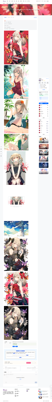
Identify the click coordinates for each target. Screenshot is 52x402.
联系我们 (14, 353)
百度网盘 (16, 346)
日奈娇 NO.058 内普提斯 (42, 86)
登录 (20, 379)
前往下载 (35, 17)
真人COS (19, 3)
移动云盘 (14, 346)
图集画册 (5, 17)
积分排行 (44, 134)
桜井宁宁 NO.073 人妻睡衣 (42, 84)
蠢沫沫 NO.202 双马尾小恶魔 (42, 85)
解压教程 (20, 357)
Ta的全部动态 (43, 89)
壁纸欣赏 (4, 3)
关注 (46, 78)
